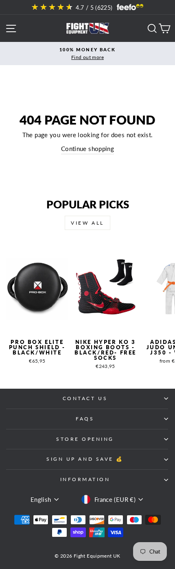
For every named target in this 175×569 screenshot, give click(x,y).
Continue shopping (87, 148)
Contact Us (85, 398)
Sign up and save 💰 (85, 459)
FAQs (85, 419)
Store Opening (85, 439)
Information (85, 479)
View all (87, 223)
